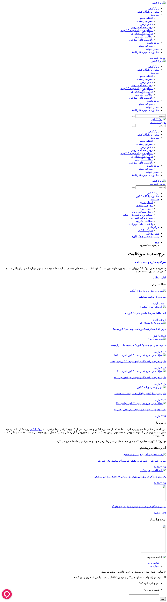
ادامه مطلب (159, 277)
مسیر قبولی (152, 49)
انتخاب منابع (146, 18)
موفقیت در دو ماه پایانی (150, 262)
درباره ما (154, 566)
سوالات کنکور (145, 45)
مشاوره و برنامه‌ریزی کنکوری (137, 30)
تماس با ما (153, 562)
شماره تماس (151, 589)
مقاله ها (155, 14)
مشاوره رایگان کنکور (147, 11)
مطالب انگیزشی (144, 36)
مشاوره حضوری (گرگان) (145, 52)
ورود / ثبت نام (158, 57)
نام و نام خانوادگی (149, 583)
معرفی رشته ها (144, 21)
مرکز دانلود (153, 42)
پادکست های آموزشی (141, 39)
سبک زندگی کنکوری (142, 33)
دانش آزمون (146, 24)
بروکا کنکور (36, 429)
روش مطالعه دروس (141, 27)
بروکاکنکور (153, 8)
